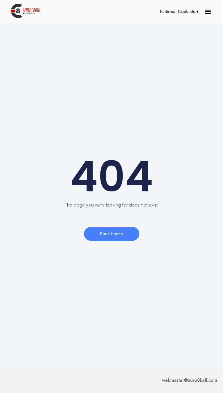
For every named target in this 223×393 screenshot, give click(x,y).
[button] (208, 12)
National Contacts (177, 11)
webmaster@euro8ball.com (189, 380)
